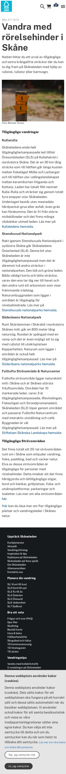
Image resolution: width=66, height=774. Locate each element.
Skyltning (12, 625)
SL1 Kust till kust (17, 584)
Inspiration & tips (17, 553)
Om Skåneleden (16, 564)
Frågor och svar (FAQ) (20, 618)
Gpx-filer (12, 622)
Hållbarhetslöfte (17, 636)
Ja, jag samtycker (18, 766)
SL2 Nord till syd (16, 587)
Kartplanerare (15, 542)
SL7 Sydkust (14, 606)
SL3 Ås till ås (15, 591)
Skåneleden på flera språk (22, 561)
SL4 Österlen (15, 595)
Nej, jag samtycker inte (22, 754)
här (4, 499)
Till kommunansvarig (19, 644)
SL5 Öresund (15, 598)
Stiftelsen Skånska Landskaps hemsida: (32, 433)
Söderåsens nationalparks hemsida (28, 364)
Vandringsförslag (17, 550)
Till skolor (13, 651)
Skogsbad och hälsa (19, 640)
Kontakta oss (15, 572)
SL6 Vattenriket (16, 602)
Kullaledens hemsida (17, 226)
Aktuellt (12, 546)
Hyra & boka (14, 633)
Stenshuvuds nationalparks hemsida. (29, 310)
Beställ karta (14, 629)
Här (5, 506)
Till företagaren (16, 647)
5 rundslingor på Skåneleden (24, 667)
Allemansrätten (16, 568)
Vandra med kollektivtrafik (22, 663)
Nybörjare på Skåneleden (22, 557)
